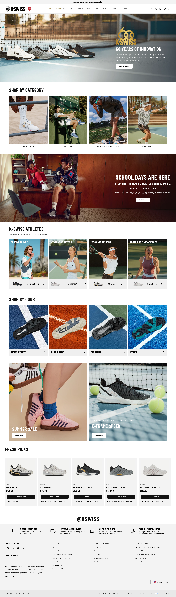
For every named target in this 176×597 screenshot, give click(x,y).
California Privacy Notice (146, 593)
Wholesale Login (57, 565)
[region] (88, 2)
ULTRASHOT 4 (11, 487)
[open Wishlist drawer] (164, 9)
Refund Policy (140, 562)
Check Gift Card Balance (102, 558)
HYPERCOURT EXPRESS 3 (116, 487)
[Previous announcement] (6, 2)
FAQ (95, 551)
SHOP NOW (124, 66)
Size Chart (97, 562)
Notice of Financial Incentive (145, 551)
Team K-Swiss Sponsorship (61, 558)
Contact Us (97, 547)
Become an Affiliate (58, 569)
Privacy (36, 573)
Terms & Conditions (115, 593)
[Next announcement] (170, 2)
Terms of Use (9, 576)
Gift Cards (97, 554)
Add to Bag (21, 496)
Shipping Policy (140, 558)
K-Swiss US (13, 593)
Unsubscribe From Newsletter (145, 554)
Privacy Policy (103, 593)
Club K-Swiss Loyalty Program (62, 554)
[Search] (151, 9)
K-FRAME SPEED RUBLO (82, 487)
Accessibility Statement (130, 593)
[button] (160, 9)
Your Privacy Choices (164, 593)
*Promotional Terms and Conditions (147, 547)
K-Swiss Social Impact (59, 551)
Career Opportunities (59, 562)
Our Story (55, 547)
